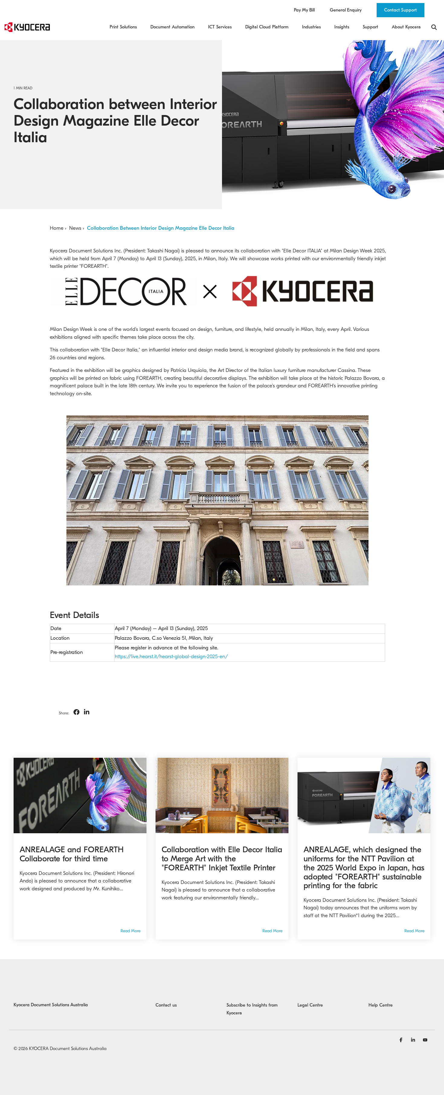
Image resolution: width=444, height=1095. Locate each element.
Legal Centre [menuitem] (310, 1005)
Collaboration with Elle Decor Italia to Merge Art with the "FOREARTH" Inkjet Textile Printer (222, 858)
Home (56, 228)
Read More (130, 931)
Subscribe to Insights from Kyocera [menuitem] (253, 1009)
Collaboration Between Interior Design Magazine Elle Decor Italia (160, 228)
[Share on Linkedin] (86, 712)
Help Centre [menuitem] (380, 1005)
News (75, 228)
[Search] (434, 27)
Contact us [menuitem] (166, 1005)
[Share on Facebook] (76, 712)
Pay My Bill (304, 10)
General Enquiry (346, 10)
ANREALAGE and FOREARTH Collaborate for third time (72, 854)
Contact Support (400, 10)
